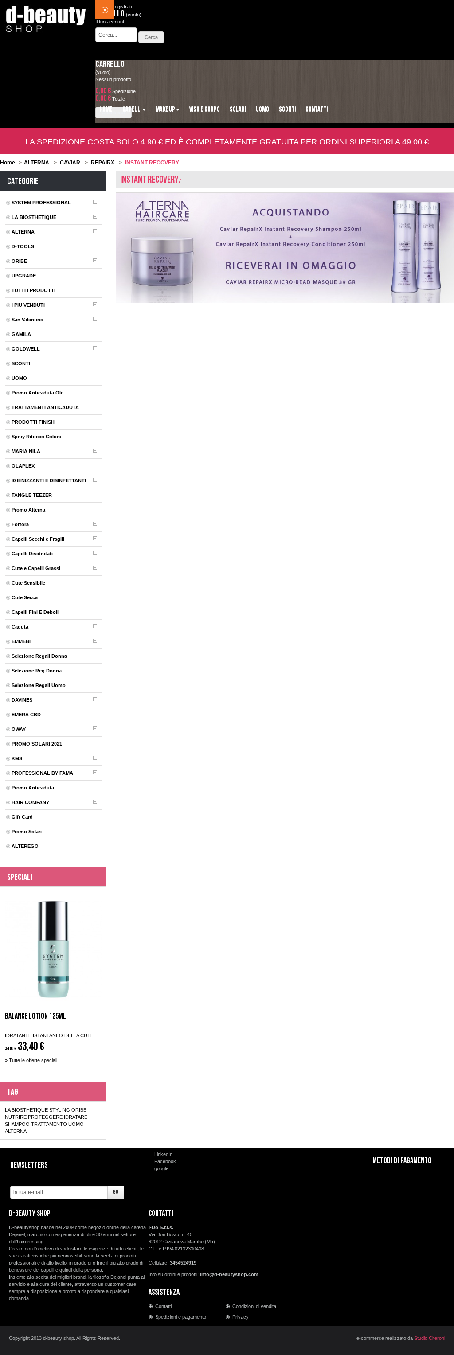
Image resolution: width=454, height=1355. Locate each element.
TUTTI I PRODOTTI (33, 290)
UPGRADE (24, 275)
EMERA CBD (26, 714)
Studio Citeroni (429, 1338)
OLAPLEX (23, 466)
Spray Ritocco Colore (36, 436)
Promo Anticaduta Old (38, 392)
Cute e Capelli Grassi (36, 568)
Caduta (20, 626)
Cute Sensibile (28, 583)
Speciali (19, 877)
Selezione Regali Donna (39, 656)
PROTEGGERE (45, 1117)
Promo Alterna (28, 509)
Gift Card (22, 817)
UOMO (19, 378)
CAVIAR (70, 163)
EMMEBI (21, 641)
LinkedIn (163, 1154)
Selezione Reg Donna (37, 670)
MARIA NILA (26, 451)
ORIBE (19, 261)
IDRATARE (75, 1117)
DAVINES (22, 700)
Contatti (163, 1306)
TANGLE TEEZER (32, 495)
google (161, 1168)
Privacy (240, 1317)
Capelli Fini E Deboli (35, 612)
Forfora (20, 524)
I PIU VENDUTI (28, 305)
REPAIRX (102, 163)
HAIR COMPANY (30, 802)
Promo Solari (27, 831)
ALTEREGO (25, 846)
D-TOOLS (23, 246)
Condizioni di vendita (254, 1306)
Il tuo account (109, 21)
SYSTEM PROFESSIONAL (41, 202)
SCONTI (21, 363)
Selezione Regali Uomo (39, 685)
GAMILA (21, 334)
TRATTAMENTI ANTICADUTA (45, 407)
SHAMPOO (17, 1124)
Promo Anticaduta (33, 787)
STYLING (59, 1110)
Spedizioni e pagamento (180, 1317)
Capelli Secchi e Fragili (38, 539)
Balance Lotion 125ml (35, 1016)
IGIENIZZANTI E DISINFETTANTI (49, 480)
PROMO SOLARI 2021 (37, 743)
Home (7, 163)
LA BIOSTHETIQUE (34, 217)
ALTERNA (36, 163)
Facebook (165, 1161)
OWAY (19, 729)
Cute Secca (25, 597)
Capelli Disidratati (32, 553)
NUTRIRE (16, 1117)
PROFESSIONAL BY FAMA (42, 773)
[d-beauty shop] (46, 16)
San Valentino (27, 319)
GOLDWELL (26, 348)
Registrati (121, 6)
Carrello (110, 64)
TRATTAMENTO (49, 1124)
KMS (17, 758)
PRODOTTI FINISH (33, 422)
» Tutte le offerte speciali (31, 1060)
